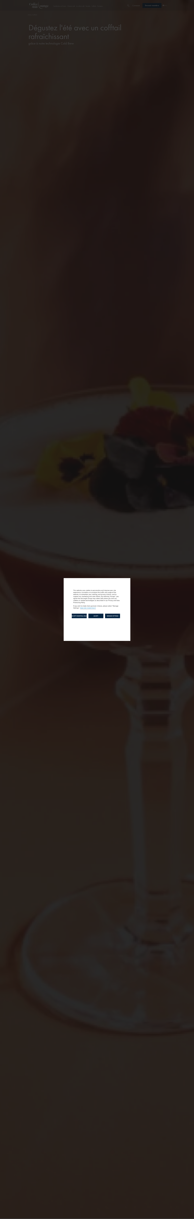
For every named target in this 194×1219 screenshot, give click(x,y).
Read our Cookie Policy (88, 608)
